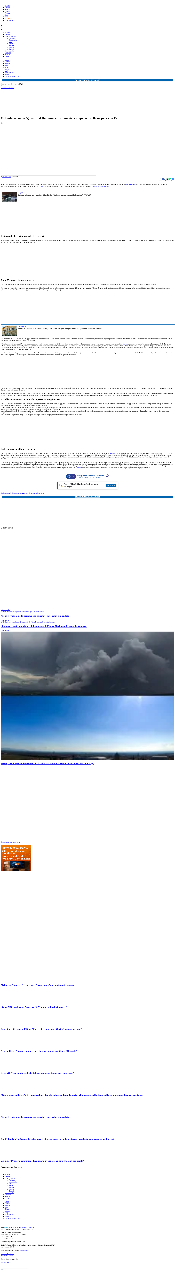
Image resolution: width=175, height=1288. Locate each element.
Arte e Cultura (9, 72)
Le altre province (10, 36)
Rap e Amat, (41, 186)
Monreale (8, 53)
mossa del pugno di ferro (101, 186)
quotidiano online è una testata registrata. (18, 1227)
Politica (7, 13)
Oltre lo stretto (9, 20)
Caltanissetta (13, 40)
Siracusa (7, 9)
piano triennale (130, 184)
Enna (10, 42)
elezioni (124, 344)
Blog (6, 71)
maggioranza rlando (26, 493)
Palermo (7, 6)
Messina (11, 43)
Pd (133, 240)
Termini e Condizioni (7, 1254)
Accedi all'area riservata (87, 80)
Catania (7, 7)
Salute (7, 67)
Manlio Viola (6, 177)
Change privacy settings (12, 76)
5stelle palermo (5, 493)
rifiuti (80, 468)
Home (7, 60)
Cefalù (7, 56)
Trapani (11, 49)
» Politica (11, 88)
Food (6, 17)
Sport (6, 15)
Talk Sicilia (8, 18)
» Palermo (4, 88)
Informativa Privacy (7, 1255)
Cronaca (7, 11)
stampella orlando (38, 493)
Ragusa (11, 45)
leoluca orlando (15, 493)
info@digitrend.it (24, 1250)
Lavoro (7, 69)
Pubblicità (8, 74)
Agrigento (12, 38)
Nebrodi (7, 54)
